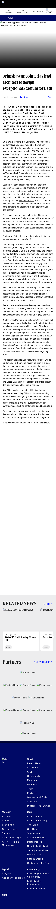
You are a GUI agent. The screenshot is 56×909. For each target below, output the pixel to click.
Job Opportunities (37, 850)
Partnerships (34, 842)
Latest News (34, 763)
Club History (34, 816)
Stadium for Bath (26, 200)
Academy (32, 767)
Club (11, 18)
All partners (42, 662)
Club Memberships (38, 820)
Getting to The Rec (38, 863)
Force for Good (36, 888)
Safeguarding (35, 859)
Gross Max (12, 382)
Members (32, 784)
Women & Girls (36, 854)
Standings (8, 825)
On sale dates (10, 829)
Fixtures (7, 816)
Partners (32, 793)
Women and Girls (37, 797)
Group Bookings (11, 837)
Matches (32, 780)
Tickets (6, 833)
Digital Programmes (39, 806)
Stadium (32, 801)
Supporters (33, 833)
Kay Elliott (45, 379)
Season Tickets (36, 837)
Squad (5, 870)
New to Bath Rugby (38, 846)
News (30, 759)
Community (33, 776)
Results (6, 820)
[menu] (52, 4)
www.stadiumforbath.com (18, 423)
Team (30, 789)
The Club (32, 825)
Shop (5, 895)
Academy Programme (14, 878)
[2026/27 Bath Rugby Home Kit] (21, 629)
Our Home (33, 829)
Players (6, 873)
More (46, 604)
